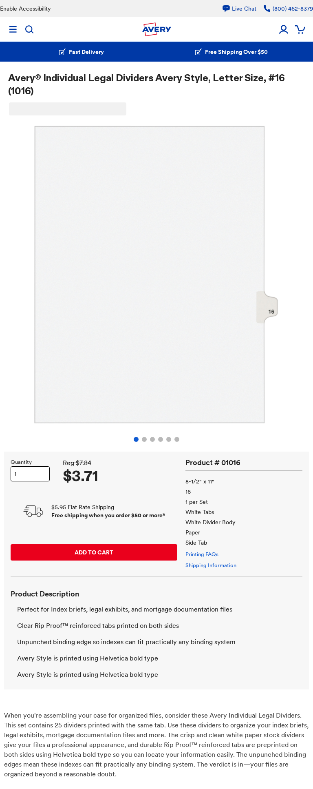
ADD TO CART (94, 552)
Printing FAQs (201, 554)
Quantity (21, 462)
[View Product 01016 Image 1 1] (136, 439)
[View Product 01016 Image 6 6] (176, 439)
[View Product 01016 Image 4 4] (160, 439)
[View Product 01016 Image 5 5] (168, 439)
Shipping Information (210, 565)
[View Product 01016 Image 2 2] (144, 439)
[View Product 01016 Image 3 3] (152, 439)
